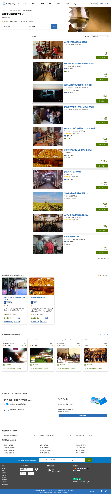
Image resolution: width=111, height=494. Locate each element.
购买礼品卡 (82, 415)
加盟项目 (4, 475)
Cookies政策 (5, 484)
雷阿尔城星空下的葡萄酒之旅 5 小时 (78, 85)
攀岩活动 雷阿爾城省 (81, 450)
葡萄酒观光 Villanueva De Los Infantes (86, 436)
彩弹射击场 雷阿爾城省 (9, 447)
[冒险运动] (9, 3)
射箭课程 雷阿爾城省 (9, 453)
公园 (50, 3)
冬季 (33, 3)
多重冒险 (41, 3)
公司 (102, 3)
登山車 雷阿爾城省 (44, 447)
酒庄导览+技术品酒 (71, 236)
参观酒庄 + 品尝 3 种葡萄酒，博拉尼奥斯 (80, 128)
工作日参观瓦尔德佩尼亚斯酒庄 (76, 215)
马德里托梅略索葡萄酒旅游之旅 (76, 193)
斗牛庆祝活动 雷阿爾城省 (46, 450)
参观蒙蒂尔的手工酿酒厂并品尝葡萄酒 (79, 107)
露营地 (67, 3)
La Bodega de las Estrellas (64, 340)
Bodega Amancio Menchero (11, 340)
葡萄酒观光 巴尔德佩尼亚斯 (11, 436)
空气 (25, 3)
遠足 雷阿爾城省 (44, 445)
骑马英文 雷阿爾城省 (9, 450)
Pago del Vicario (35, 340)
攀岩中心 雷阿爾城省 (81, 453)
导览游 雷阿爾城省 (8, 445)
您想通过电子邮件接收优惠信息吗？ (27, 460)
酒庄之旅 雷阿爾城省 (81, 445)
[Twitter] (106, 491)
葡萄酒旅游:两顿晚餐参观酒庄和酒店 (78, 150)
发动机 (58, 3)
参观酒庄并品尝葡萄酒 (73, 171)
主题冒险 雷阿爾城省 (81, 447)
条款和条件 (4, 479)
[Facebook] (101, 491)
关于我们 (4, 468)
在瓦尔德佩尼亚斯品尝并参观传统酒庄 (79, 63)
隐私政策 (4, 482)
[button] (107, 334)
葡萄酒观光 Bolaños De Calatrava (48, 436)
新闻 (3, 470)
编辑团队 (4, 477)
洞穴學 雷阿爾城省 (44, 453)
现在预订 (101, 58)
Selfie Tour (87, 340)
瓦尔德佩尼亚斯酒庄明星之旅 (75, 42)
